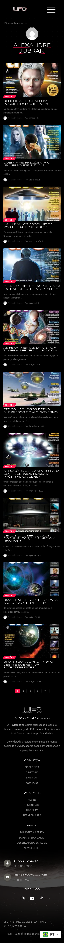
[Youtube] (32, 898)
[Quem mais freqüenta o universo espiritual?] (32, 142)
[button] (51, 10)
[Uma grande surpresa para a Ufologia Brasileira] (32, 579)
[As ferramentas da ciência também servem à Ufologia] (32, 327)
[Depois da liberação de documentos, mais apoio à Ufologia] (32, 515)
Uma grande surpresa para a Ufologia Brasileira (30, 601)
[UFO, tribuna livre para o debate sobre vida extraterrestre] (32, 641)
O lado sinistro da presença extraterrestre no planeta (32, 288)
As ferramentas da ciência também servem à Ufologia (30, 349)
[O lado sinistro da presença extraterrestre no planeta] (32, 265)
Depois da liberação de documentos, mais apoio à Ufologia (29, 538)
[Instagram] (22, 898)
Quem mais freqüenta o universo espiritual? (26, 164)
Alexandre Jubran (23, 23)
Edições (9, 97)
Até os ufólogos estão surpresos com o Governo (30, 411)
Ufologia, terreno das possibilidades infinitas (26, 102)
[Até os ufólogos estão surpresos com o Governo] (32, 389)
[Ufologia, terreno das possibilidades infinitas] (32, 80)
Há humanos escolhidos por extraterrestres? (28, 226)
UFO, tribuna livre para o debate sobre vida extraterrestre (28, 664)
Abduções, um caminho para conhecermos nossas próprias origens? (31, 474)
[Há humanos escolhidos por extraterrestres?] (32, 204)
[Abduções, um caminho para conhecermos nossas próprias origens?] (32, 450)
